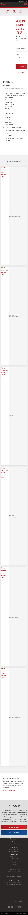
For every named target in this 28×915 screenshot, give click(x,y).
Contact (14, 864)
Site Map (25, 913)
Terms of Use (20, 913)
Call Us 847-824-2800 (8, 790)
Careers (14, 862)
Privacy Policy (14, 913)
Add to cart (21, 66)
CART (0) (22, 1)
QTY (20, 57)
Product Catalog (14, 874)
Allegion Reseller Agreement (14, 876)
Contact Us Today (14, 827)
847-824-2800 (14, 844)
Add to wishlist (21, 72)
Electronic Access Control (14, 869)
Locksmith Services (14, 867)
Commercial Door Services (14, 871)
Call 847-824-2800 (14, 833)
